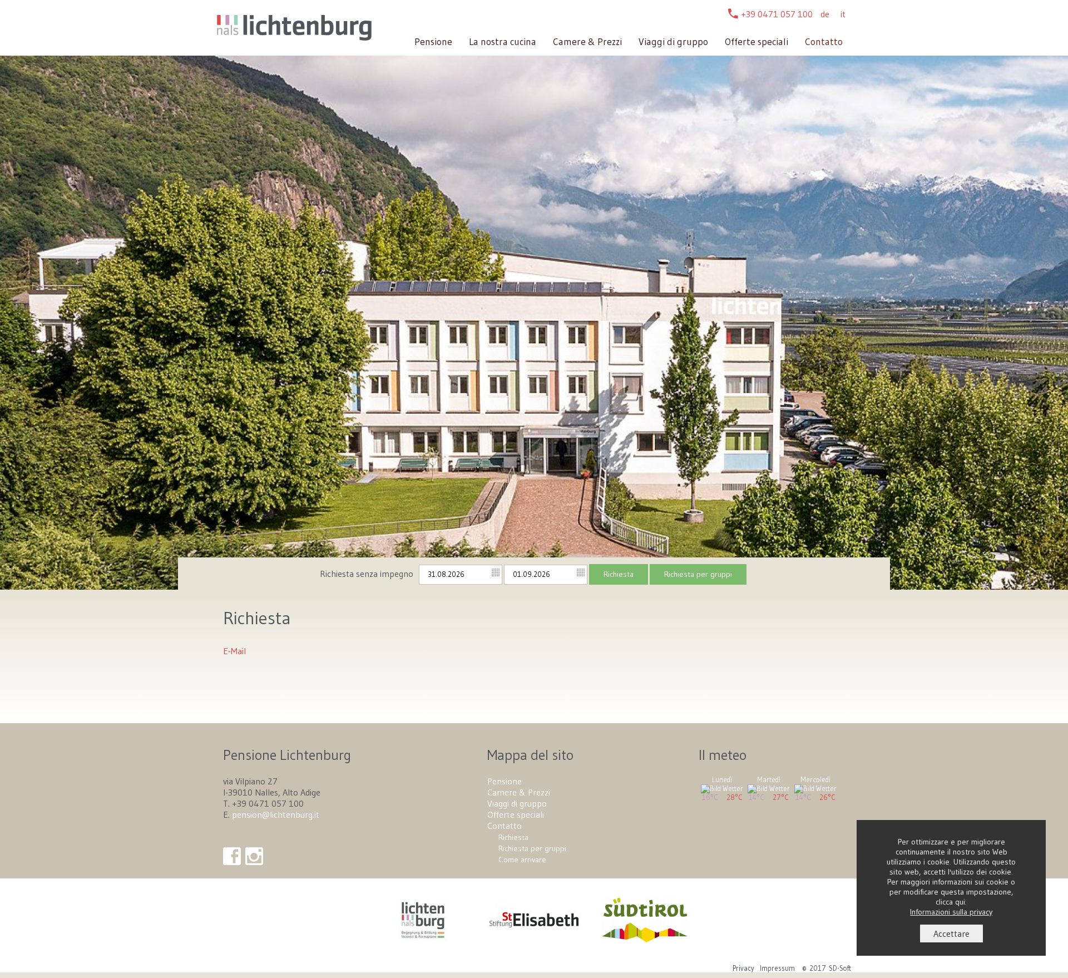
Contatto (824, 42)
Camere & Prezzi (587, 42)
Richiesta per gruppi (698, 574)
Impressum (777, 968)
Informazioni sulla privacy (951, 912)
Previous (16, 311)
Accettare (951, 933)
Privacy (743, 968)
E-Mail (234, 650)
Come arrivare (522, 859)
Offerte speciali (756, 42)
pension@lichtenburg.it (275, 814)
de (824, 13)
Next (1053, 311)
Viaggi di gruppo (673, 42)
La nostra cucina (502, 42)
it (843, 13)
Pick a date (496, 573)
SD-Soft (840, 968)
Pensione (433, 42)
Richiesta (619, 574)
